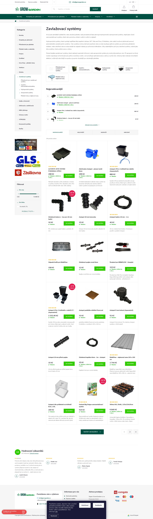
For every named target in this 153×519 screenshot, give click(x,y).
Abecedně (127, 132)
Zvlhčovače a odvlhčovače (26, 106)
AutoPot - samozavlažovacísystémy (28, 85)
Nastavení (54, 516)
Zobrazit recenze (34, 453)
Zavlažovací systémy (25, 77)
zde (56, 512)
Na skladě (23, 206)
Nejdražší (104, 132)
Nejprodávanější (58, 132)
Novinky (21, 35)
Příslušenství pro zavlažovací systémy (29, 81)
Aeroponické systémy (27, 93)
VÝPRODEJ (22, 119)
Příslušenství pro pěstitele (26, 44)
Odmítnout (84, 505)
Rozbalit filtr (27, 211)
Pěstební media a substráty (26, 49)
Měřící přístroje (23, 110)
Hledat (95, 9)
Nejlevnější (80, 132)
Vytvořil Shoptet (134, 515)
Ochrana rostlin (23, 115)
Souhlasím (98, 505)
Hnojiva (21, 54)
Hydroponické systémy (27, 89)
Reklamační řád (44, 2)
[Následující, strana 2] (130, 431)
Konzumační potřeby (25, 124)
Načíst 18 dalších (91, 432)
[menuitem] (19, 16)
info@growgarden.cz (45, 498)
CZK (133, 2)
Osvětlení (21, 58)
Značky (21, 129)
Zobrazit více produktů (91, 125)
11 (135, 432)
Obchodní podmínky (20, 2)
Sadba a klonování (24, 101)
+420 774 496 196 (44, 504)
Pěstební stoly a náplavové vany (29, 96)
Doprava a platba (32, 2)
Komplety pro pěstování (25, 40)
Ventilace (21, 67)
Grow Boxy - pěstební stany (27, 63)
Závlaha (21, 72)
